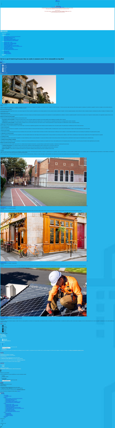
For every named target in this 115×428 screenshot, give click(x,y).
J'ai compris (2, 392)
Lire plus (1, 212)
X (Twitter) (5, 67)
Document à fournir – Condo (8, 42)
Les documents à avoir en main (8, 47)
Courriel (5, 71)
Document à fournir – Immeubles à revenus (10, 43)
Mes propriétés (4, 33)
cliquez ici (18, 361)
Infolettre (3, 375)
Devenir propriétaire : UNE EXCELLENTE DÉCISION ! (12, 36)
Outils (3, 50)
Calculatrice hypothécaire (7, 53)
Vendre (3, 41)
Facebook (5, 65)
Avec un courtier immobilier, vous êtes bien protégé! (11, 39)
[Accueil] (56, 0)
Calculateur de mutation (7, 52)
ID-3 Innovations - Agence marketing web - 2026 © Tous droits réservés (10, 368)
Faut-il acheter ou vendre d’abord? (9, 48)
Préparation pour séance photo (8, 44)
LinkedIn (5, 330)
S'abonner (2, 352)
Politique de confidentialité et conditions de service (76, 350)
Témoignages (6, 396)
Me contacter (4, 54)
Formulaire (3, 348)
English (58, 0)
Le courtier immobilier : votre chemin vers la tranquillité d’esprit (13, 46)
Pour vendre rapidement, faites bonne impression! (11, 49)
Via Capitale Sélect (3, 335)
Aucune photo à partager (3, 333)
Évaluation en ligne (8, 413)
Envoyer (2, 382)
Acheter (3, 35)
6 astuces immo (58, 6)
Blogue (3, 55)
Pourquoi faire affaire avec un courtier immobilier (11, 40)
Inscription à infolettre (5, 376)
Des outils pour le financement (8, 38)
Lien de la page (4, 349)
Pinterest (5, 68)
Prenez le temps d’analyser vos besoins (9, 37)
